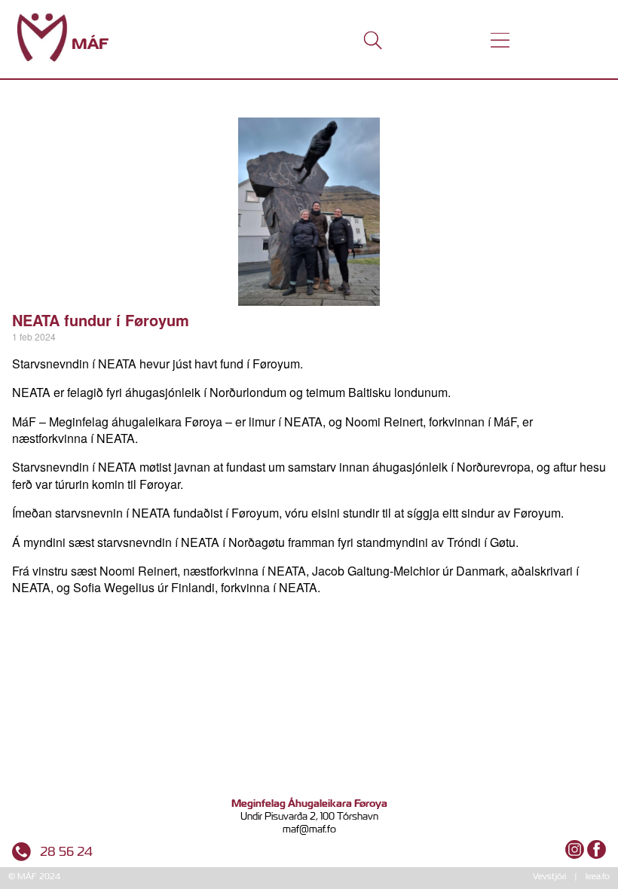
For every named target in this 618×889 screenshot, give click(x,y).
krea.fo (598, 876)
